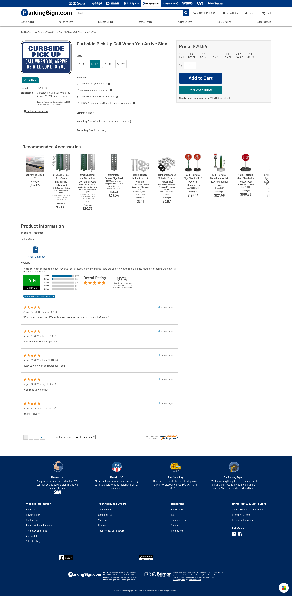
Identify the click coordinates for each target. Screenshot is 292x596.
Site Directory (33, 541)
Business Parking (224, 21)
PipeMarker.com (192, 577)
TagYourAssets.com (206, 577)
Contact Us (32, 520)
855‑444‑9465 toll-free (117, 572)
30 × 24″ (121, 63)
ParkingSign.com (28, 32)
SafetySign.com (196, 575)
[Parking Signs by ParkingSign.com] (46, 16)
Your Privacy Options (109, 530)
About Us (31, 509)
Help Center (177, 509)
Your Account (105, 509)
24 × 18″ (107, 63)
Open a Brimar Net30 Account (247, 509)
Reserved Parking (145, 21)
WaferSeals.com (195, 580)
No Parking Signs (66, 21)
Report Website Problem (39, 525)
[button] (284, 588)
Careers (175, 525)
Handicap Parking (105, 21)
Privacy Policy (33, 514)
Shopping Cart (105, 514)
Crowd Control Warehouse (212, 575)
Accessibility (33, 535)
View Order (104, 520)
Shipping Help (178, 520)
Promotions (177, 530)
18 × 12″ (94, 63)
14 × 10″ (82, 63)
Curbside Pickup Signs (47, 32)
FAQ (173, 514)
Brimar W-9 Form (241, 514)
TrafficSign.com (179, 577)
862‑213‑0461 (223, 98)
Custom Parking (27, 21)
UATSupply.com (179, 580)
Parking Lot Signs (185, 21)
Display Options (63, 437)
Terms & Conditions (36, 530)
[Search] (186, 12)
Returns (102, 525)
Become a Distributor (243, 520)
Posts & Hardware (263, 21)
